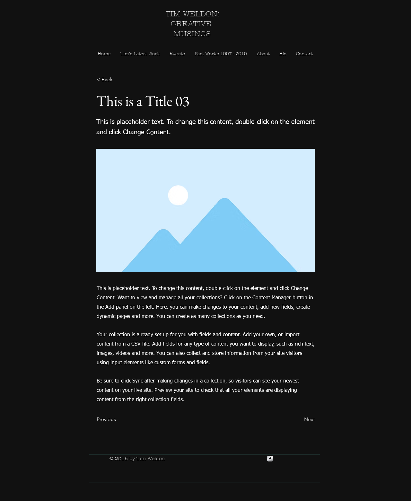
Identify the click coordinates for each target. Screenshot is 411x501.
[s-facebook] (270, 458)
